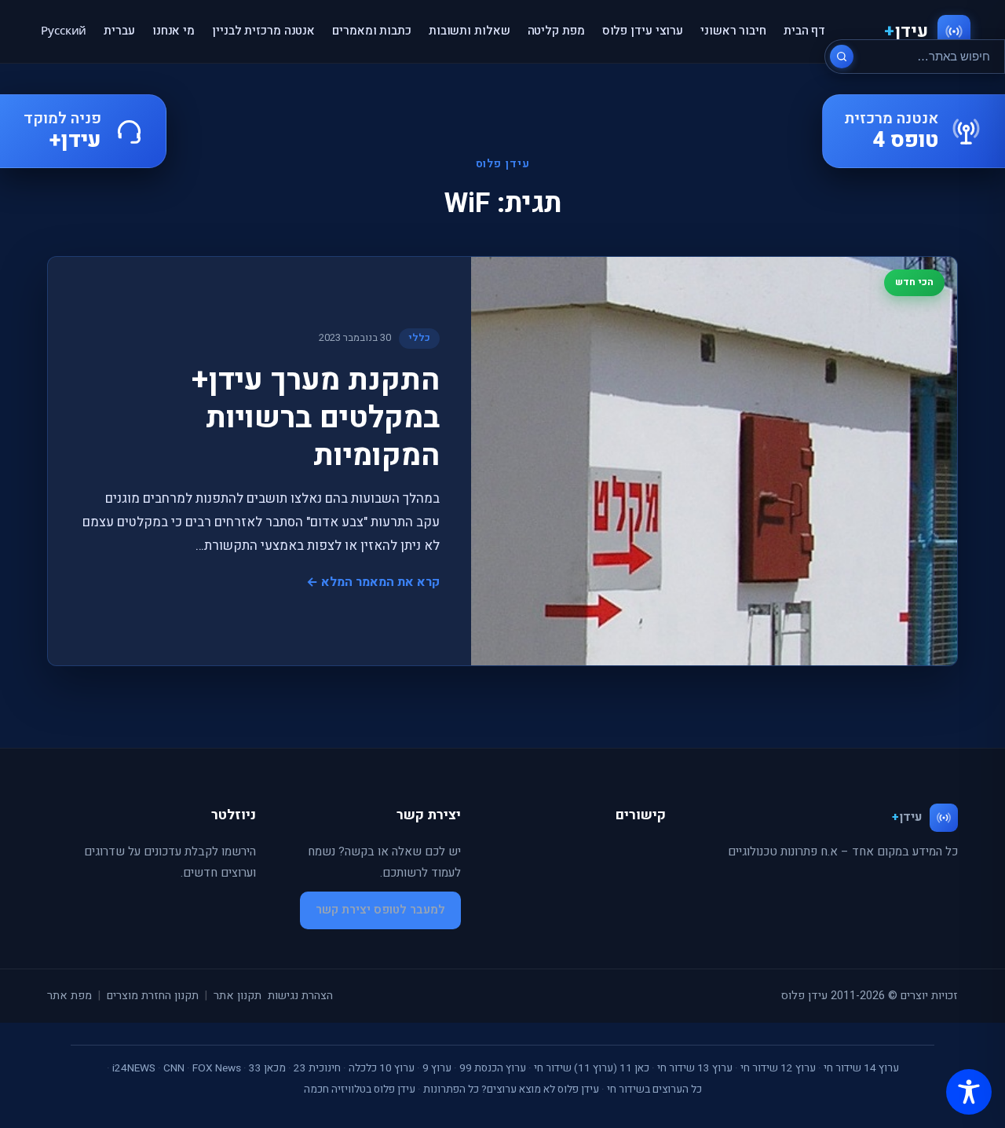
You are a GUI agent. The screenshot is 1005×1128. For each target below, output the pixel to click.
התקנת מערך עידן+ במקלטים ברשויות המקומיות (315, 418)
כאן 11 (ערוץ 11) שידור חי (591, 1068)
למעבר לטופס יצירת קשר (380, 909)
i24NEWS (133, 1068)
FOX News (216, 1068)
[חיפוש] (841, 56)
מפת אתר (69, 995)
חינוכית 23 (317, 1068)
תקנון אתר (237, 995)
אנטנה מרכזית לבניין (263, 30)
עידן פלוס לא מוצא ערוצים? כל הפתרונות (511, 1089)
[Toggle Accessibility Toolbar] (969, 1092)
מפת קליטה (556, 30)
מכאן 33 (267, 1068)
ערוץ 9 (436, 1068)
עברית (119, 30)
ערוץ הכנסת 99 (492, 1068)
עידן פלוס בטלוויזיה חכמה (359, 1089)
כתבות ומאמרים (371, 30)
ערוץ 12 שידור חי (778, 1068)
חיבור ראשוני (733, 30)
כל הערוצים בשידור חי (654, 1089)
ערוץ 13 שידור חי (695, 1068)
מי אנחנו (173, 30)
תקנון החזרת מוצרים (153, 995)
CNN (174, 1068)
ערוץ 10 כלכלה (382, 1068)
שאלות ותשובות (469, 30)
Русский (63, 30)
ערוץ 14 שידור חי (861, 1068)
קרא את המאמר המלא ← (373, 582)
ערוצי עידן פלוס (643, 30)
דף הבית (804, 30)
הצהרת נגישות (300, 995)
